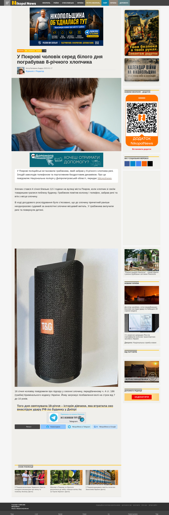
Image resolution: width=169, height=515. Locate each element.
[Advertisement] (66, 231)
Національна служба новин (144, 343)
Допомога (124, 3)
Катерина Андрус (36, 68)
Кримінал (32, 50)
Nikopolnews (105, 178)
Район (56, 3)
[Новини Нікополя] (23, 5)
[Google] (138, 163)
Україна (80, 3)
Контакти (136, 505)
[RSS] (144, 163)
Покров (38, 50)
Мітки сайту (153, 505)
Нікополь (46, 3)
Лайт (105, 3)
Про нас (144, 505)
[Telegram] (132, 163)
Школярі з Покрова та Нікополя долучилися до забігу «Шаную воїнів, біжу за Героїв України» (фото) (66, 489)
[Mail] (150, 163)
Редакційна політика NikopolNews (108, 505)
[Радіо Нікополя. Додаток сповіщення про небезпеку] (142, 33)
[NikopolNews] (66, 417)
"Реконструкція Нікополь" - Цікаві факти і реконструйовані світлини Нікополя (141, 273)
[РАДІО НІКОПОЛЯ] (142, 69)
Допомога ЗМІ (127, 505)
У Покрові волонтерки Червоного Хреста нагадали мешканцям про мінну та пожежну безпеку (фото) (30, 489)
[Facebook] (127, 163)
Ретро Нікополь (93, 3)
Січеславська (68, 3)
